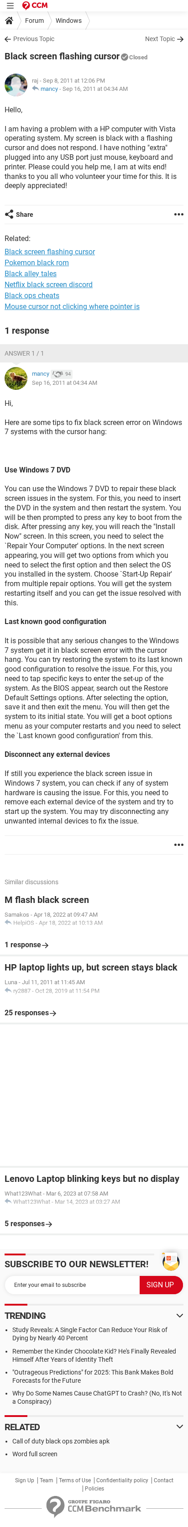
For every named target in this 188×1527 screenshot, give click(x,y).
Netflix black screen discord (49, 284)
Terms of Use (75, 1480)
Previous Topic (33, 38)
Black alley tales (31, 273)
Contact (163, 1480)
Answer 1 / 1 (24, 353)
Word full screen (34, 1454)
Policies (94, 1488)
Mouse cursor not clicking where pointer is (72, 306)
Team (46, 1480)
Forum (34, 20)
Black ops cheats (32, 295)
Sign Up (24, 1480)
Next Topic (160, 38)
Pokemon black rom (37, 262)
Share (24, 214)
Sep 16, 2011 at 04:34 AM (95, 88)
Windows (69, 20)
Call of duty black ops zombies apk (61, 1441)
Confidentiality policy (122, 1480)
